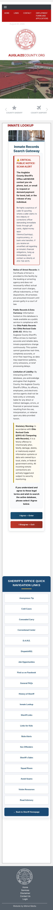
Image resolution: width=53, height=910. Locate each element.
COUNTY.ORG (26, 55)
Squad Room (26, 768)
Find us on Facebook (26, 672)
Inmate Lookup (26, 704)
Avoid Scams (26, 779)
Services (25, 890)
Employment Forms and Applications (42, 16)
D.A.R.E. (26, 641)
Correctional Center (26, 630)
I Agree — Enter (26, 515)
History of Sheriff (26, 694)
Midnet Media (30, 906)
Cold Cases (26, 609)
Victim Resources (26, 789)
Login (25, 899)
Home (6, 13)
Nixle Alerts (26, 736)
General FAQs (26, 683)
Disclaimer (25, 893)
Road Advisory (26, 800)
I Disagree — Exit (26, 524)
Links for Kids (26, 726)
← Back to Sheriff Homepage (26, 812)
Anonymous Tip (26, 598)
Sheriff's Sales (26, 757)
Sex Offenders (26, 747)
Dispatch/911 (26, 651)
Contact (27, 13)
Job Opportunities (26, 662)
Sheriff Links (26, 715)
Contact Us (25, 896)
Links (16, 13)
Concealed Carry (26, 619)
